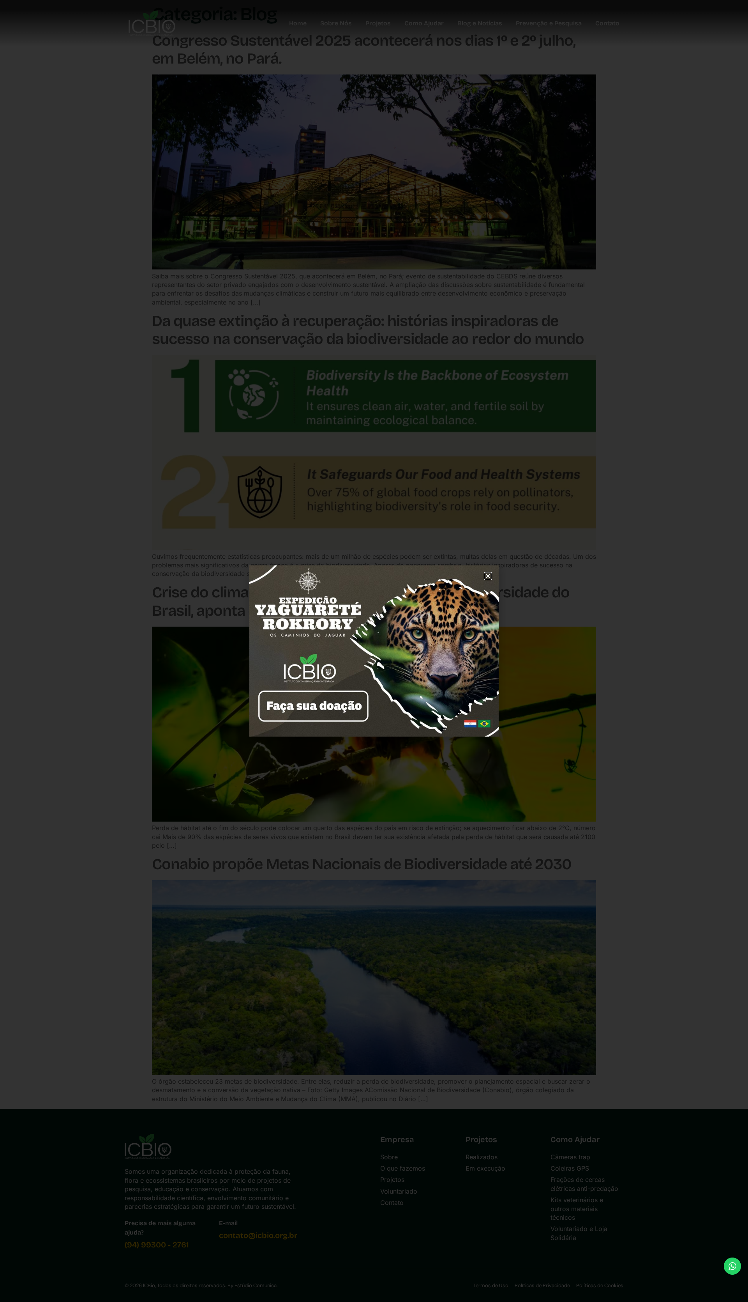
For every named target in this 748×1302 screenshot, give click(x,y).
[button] (488, 576)
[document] (374, 651)
